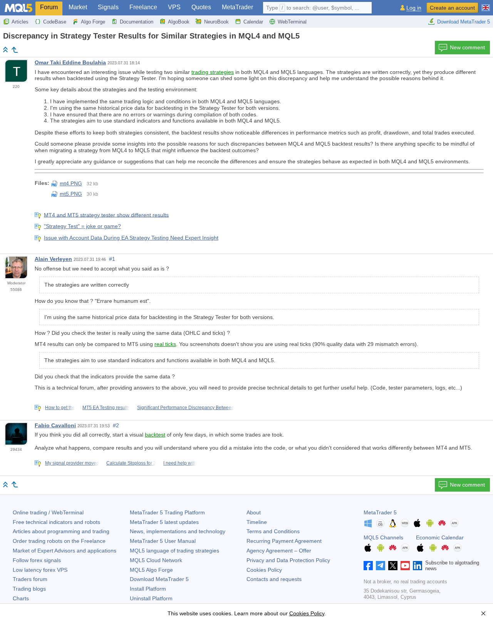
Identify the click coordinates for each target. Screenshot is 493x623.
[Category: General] (15, 50)
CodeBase (54, 22)
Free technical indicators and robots (56, 522)
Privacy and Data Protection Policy (288, 560)
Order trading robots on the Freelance (59, 541)
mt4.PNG (71, 183)
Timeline (256, 522)
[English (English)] (485, 4)
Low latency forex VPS (40, 570)
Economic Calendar (440, 537)
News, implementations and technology (177, 531)
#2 (116, 425)
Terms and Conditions (273, 531)
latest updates (164, 522)
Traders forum (30, 579)
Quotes (201, 7)
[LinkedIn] (417, 565)
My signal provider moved (72, 463)
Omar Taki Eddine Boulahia (70, 62)
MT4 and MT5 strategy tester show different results (106, 215)
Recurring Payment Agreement (284, 541)
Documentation (136, 22)
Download (159, 579)
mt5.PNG (71, 194)
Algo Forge (93, 22)
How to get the (60, 407)
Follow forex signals (37, 560)
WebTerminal (292, 22)
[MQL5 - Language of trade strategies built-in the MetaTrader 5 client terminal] (18, 7)
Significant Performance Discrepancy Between (185, 407)
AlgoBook (178, 22)
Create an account (452, 8)
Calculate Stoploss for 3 (131, 463)
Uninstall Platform (151, 598)
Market (78, 7)
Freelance (143, 7)
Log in (413, 8)
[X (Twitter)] (392, 565)
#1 (112, 259)
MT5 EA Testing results (106, 407)
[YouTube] (405, 565)
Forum (49, 7)
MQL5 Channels (383, 537)
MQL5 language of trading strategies (174, 550)
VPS (174, 7)
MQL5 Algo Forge (151, 570)
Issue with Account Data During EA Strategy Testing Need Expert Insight (131, 238)
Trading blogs (29, 589)
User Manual (163, 541)
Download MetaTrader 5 (463, 22)
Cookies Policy (264, 570)
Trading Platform (167, 512)
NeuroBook (216, 22)
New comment (467, 47)
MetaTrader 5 (380, 512)
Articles (20, 22)
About (253, 512)
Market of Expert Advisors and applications (64, 550)
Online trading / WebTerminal (48, 512)
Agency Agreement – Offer (278, 550)
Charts (21, 598)
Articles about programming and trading (61, 531)
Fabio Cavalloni (55, 425)
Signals (108, 7)
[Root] (5, 49)
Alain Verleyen (53, 259)
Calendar (253, 22)
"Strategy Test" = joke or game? (82, 226)
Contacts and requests (274, 579)
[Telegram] (380, 565)
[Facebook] (368, 565)
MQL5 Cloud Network (156, 560)
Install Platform (148, 589)
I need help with (179, 463)
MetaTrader (237, 7)
